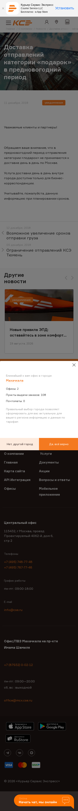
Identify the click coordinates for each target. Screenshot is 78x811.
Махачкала (14, 380)
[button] (44, 802)
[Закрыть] (3, 8)
